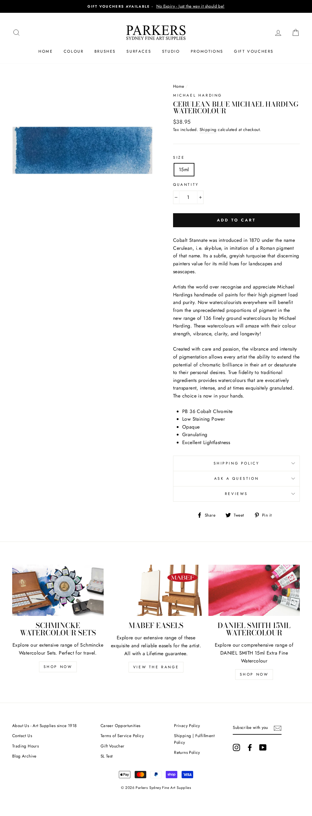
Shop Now (58, 666)
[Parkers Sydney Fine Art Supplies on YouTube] (263, 747)
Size (179, 157)
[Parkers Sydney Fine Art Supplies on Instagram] (236, 747)
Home (45, 51)
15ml (184, 169)
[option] (156, 6)
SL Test (107, 756)
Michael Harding (197, 95)
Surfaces (138, 51)
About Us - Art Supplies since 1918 (44, 725)
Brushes (105, 51)
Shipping (208, 129)
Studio (171, 51)
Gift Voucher (113, 746)
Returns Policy (187, 752)
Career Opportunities (120, 725)
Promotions (207, 51)
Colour (74, 51)
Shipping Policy (237, 463)
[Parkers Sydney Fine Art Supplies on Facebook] (250, 747)
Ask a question (236, 478)
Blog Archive (24, 756)
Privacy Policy (187, 725)
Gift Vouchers (254, 51)
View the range (156, 667)
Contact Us (22, 736)
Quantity (186, 184)
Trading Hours (25, 746)
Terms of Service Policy (122, 736)
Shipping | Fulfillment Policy (194, 739)
